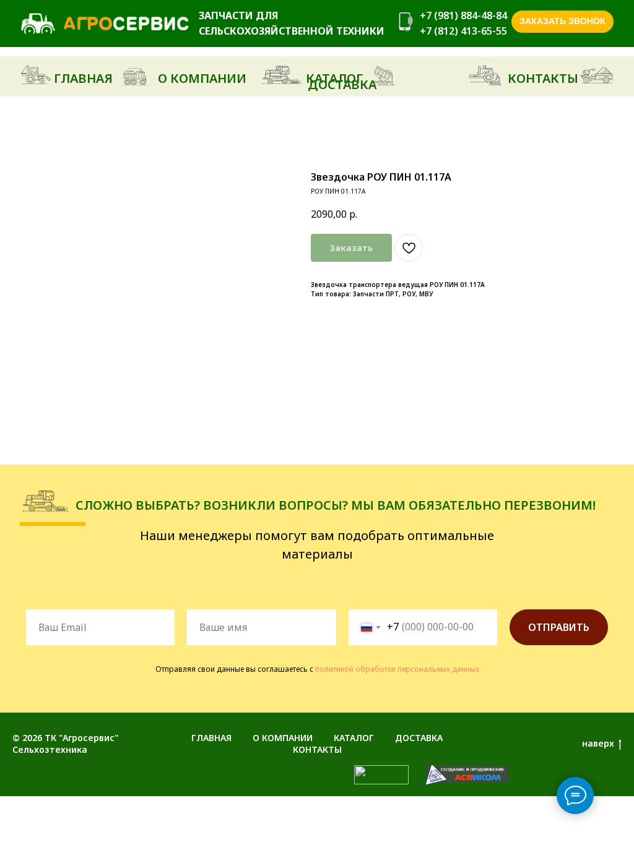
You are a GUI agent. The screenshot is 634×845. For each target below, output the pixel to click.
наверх (598, 743)
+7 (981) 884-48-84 (463, 15)
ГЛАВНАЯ (211, 738)
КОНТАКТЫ (317, 749)
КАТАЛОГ (354, 738)
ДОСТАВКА (419, 738)
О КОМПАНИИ (283, 738)
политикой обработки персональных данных (397, 669)
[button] (562, 22)
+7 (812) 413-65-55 (463, 31)
